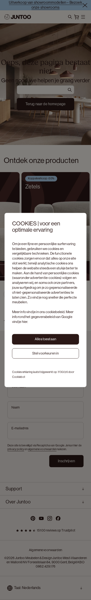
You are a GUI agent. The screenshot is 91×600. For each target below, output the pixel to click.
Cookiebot (18, 377)
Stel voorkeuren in (45, 353)
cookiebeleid (55, 312)
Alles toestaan (45, 339)
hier (25, 322)
